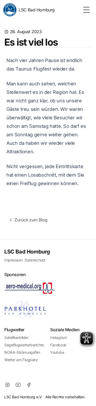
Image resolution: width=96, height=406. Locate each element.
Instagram (58, 337)
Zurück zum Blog (30, 219)
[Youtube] (18, 384)
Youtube (57, 352)
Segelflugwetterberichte (24, 345)
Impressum (13, 260)
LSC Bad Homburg (37, 9)
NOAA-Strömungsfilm (22, 352)
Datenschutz (35, 260)
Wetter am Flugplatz (21, 359)
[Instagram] (7, 384)
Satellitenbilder (16, 337)
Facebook (58, 345)
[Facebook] (28, 384)
